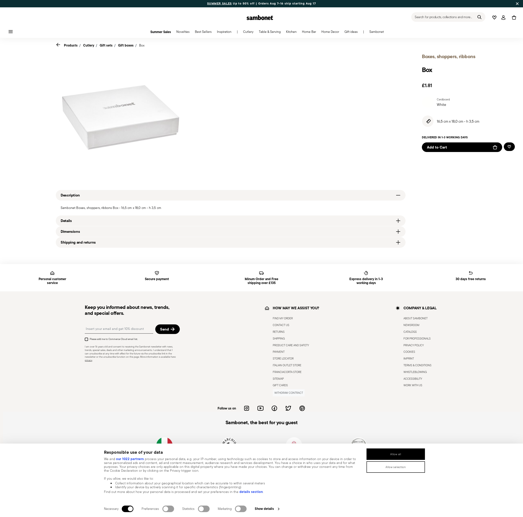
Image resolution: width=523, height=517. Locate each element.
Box (141, 45)
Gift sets (106, 45)
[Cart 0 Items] (513, 17)
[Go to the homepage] (260, 17)
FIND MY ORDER (283, 318)
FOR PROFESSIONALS (417, 338)
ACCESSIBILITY (412, 379)
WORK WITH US (412, 385)
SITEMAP (278, 379)
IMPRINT (408, 358)
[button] (183, 33)
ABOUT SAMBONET (415, 318)
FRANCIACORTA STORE (287, 372)
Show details (264, 508)
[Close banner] (517, 3)
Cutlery (88, 45)
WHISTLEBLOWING (415, 372)
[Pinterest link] (302, 408)
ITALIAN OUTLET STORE (287, 365)
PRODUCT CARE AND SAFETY (291, 345)
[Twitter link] (288, 408)
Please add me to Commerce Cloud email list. (114, 339)
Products (71, 45)
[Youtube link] (260, 408)
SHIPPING (279, 338)
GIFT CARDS (280, 385)
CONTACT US (281, 325)
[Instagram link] (246, 408)
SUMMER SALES (219, 3)
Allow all (395, 454)
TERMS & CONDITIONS (417, 365)
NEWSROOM (411, 325)
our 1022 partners (130, 458)
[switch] (168, 509)
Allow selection (396, 467)
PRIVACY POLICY (413, 345)
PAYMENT (279, 352)
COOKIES (409, 352)
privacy (88, 360)
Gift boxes (126, 45)
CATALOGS (410, 332)
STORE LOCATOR (283, 358)
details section (251, 491)
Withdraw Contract (288, 393)
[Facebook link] (274, 408)
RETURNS (279, 332)
